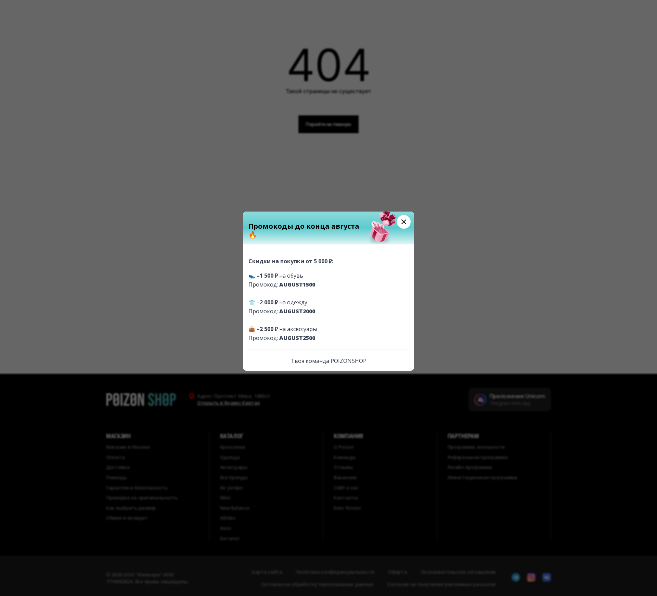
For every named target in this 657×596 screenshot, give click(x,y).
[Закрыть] (404, 222)
